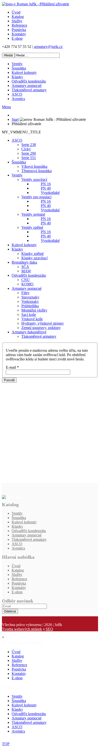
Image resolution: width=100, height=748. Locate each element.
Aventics (18, 99)
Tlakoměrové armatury (29, 90)
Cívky (26, 149)
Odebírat (10, 611)
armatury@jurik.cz (48, 47)
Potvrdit (9, 380)
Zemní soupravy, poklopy (41, 328)
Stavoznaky (30, 297)
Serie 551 (28, 158)
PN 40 (46, 188)
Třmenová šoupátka (36, 171)
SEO (49, 629)
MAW (26, 271)
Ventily (17, 64)
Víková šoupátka (34, 166)
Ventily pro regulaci (36, 197)
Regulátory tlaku (24, 262)
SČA (25, 267)
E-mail (12, 367)
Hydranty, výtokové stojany (42, 323)
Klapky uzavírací (34, 258)
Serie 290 (28, 153)
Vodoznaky (30, 301)
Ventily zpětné (32, 227)
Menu (6, 107)
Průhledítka (30, 306)
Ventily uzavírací (34, 179)
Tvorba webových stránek (22, 629)
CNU (25, 280)
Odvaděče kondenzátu (29, 81)
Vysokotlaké (50, 193)
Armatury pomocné (27, 86)
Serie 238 (28, 145)
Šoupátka (19, 68)
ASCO (17, 94)
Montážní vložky (34, 310)
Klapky (17, 77)
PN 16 (46, 184)
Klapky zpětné (32, 254)
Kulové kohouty (24, 72)
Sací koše (28, 315)
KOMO (27, 284)
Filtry (25, 293)
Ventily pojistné (33, 214)
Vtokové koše (32, 319)
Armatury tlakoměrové (29, 332)
